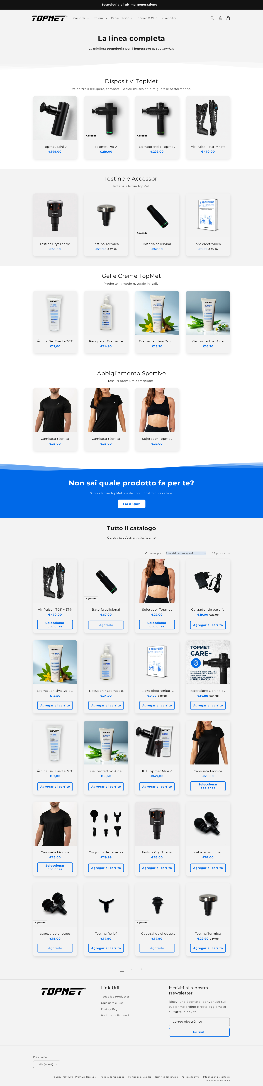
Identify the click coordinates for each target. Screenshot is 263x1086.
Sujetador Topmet (157, 438)
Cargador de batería (208, 609)
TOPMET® (67, 1077)
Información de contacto (216, 1077)
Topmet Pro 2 (106, 146)
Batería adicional (157, 244)
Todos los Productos (115, 996)
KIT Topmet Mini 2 (157, 771)
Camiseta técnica (55, 438)
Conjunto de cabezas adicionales (106, 852)
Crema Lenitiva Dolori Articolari (157, 341)
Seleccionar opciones (55, 624)
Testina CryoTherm (55, 244)
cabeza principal (208, 852)
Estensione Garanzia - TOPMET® (208, 691)
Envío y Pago (110, 1009)
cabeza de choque (55, 933)
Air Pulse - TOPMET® (208, 146)
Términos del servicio (166, 1077)
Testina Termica (106, 244)
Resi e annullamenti (115, 1015)
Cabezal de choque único (157, 934)
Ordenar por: (153, 553)
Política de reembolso (113, 1077)
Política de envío (190, 1077)
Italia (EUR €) (45, 1064)
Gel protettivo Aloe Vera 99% (208, 341)
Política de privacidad (139, 1077)
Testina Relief (106, 933)
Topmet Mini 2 (55, 146)
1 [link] (122, 969)
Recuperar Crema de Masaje (106, 341)
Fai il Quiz (131, 504)
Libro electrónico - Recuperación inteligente (208, 244)
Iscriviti (199, 1032)
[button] (212, 18)
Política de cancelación (217, 1080)
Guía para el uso (112, 1003)
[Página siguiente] (141, 969)
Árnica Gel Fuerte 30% (55, 341)
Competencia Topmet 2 (157, 147)
